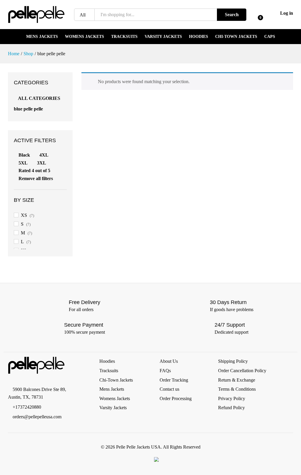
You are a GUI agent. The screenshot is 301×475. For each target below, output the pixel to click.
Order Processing (176, 398)
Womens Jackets (84, 37)
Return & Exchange (236, 379)
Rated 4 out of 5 (34, 170)
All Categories (39, 98)
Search (232, 14)
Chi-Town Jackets (236, 37)
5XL (23, 162)
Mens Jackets (42, 37)
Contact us (169, 389)
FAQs (165, 370)
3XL (41, 162)
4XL (44, 154)
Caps (269, 37)
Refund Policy (231, 407)
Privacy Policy (231, 398)
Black (24, 154)
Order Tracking (174, 379)
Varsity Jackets (163, 37)
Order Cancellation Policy (242, 370)
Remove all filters (36, 178)
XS (24, 215)
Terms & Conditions (237, 389)
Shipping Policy (233, 361)
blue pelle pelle (28, 108)
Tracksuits (124, 37)
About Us (169, 361)
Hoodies (198, 37)
